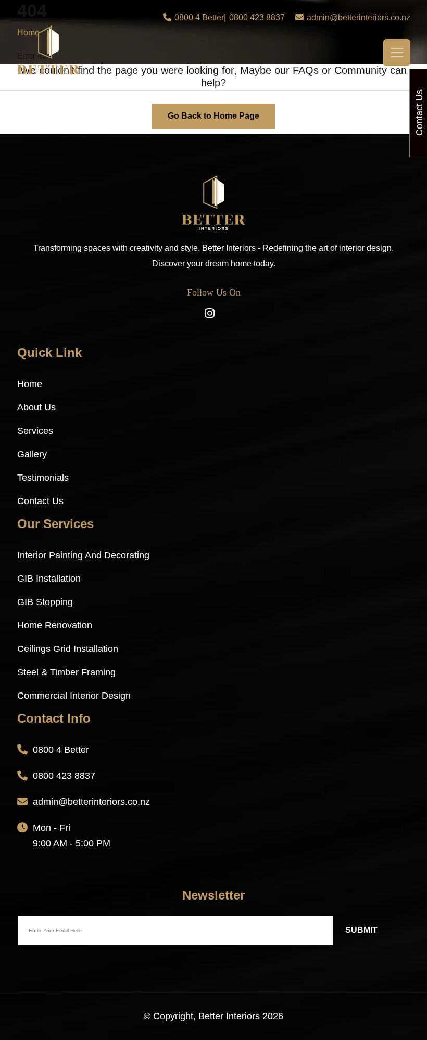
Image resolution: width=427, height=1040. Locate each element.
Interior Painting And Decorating (83, 555)
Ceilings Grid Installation (67, 649)
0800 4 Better (199, 17)
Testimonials (43, 477)
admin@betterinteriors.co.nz (358, 17)
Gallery (32, 454)
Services (35, 431)
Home (29, 384)
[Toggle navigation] (396, 52)
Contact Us (40, 501)
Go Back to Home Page (213, 115)
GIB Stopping (45, 602)
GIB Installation (49, 578)
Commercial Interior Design (74, 695)
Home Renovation (54, 625)
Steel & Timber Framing (66, 672)
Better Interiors (229, 1016)
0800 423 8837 (257, 17)
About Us (36, 407)
